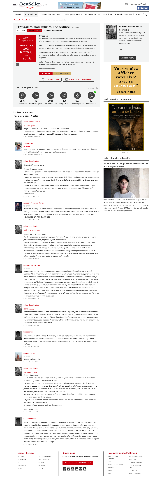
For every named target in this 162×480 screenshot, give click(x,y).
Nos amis (132, 459)
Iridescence (28, 332)
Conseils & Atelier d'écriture (127, 14)
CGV (110, 473)
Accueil (18, 14)
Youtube (72, 469)
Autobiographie (45, 456)
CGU (110, 470)
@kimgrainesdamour (31, 230)
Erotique (42, 465)
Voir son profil (127, 58)
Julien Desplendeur (54, 30)
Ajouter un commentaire (80, 79)
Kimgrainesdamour (31, 265)
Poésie (41, 462)
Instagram (80, 469)
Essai (20, 468)
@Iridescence (28, 309)
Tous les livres (31, 14)
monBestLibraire (92, 14)
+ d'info (91, 88)
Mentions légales (135, 456)
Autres (38, 30)
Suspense (22, 459)
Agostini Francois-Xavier (33, 203)
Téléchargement (62, 73)
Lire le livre (46, 73)
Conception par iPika (135, 466)
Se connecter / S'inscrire (138, 4)
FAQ (109, 461)
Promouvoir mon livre (50, 14)
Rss (84, 469)
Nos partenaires (135, 473)
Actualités (107, 14)
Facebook (64, 469)
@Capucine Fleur (30, 372)
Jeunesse (22, 465)
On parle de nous (135, 462)
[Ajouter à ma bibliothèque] (95, 92)
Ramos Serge (29, 353)
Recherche (145, 14)
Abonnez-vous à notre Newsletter (78, 463)
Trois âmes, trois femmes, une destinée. (51, 20)
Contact (111, 467)
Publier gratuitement (72, 14)
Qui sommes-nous (115, 464)
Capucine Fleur (29, 418)
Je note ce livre (52, 79)
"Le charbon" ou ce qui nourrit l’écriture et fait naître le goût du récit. (126, 165)
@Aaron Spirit (28, 126)
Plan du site (133, 470)
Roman (31, 30)
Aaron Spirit (28, 143)
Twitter (68, 469)
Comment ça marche (113, 457)
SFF (19, 462)
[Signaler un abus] (17, 64)
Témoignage (44, 459)
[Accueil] (30, 5)
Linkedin (76, 469)
